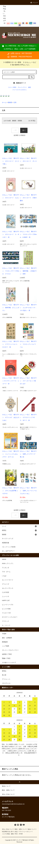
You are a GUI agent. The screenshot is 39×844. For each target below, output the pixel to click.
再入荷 (4, 675)
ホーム (4, 102)
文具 (15, 102)
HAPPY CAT (6, 600)
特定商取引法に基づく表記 (10, 831)
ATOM (21, 834)
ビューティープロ (7, 604)
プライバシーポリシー (25, 831)
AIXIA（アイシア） (8, 563)
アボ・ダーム (6, 571)
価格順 (14, 120)
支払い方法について (8, 829)
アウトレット (6, 679)
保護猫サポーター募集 (13, 62)
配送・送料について (21, 829)
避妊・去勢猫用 (7, 638)
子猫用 (4, 633)
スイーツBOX (12, 87)
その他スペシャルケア (9, 662)
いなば (4, 576)
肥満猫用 (5, 642)
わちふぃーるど (30, 62)
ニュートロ (5, 596)
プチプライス (6, 683)
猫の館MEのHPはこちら (21, 65)
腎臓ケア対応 (6, 658)
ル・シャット (6, 625)
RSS (16, 834)
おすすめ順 (7, 120)
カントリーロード (7, 580)
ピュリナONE (6, 609)
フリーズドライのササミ (19, 90)
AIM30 (4, 559)
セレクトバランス (7, 588)
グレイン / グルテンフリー (10, 650)
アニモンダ (5, 567)
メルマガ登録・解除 (8, 834)
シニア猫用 (5, 646)
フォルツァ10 (6, 613)
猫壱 (29, 87)
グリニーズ (5, 584)
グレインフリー (22, 87)
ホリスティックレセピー (9, 617)
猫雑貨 (10, 102)
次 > (23, 130)
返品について (32, 829)
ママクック (5, 621)
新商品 (4, 671)
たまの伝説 (5, 592)
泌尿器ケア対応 (7, 654)
